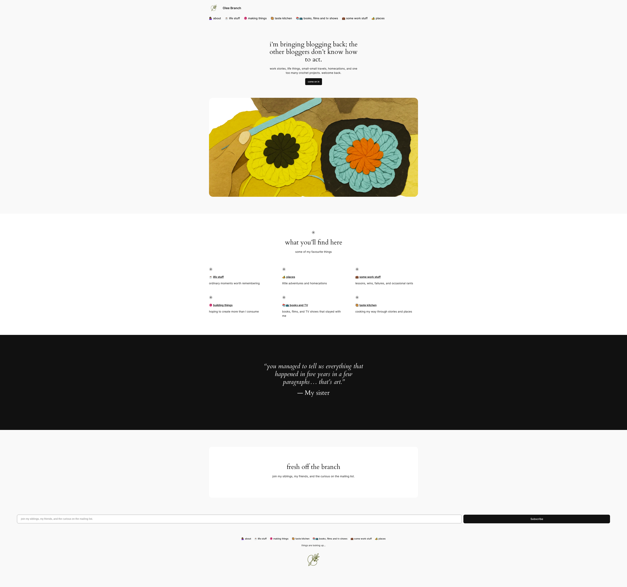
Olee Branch (232, 8)
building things (223, 305)
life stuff (218, 277)
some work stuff (370, 277)
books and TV (298, 305)
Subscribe (537, 519)
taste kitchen (368, 305)
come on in (313, 81)
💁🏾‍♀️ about (215, 18)
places (290, 277)
